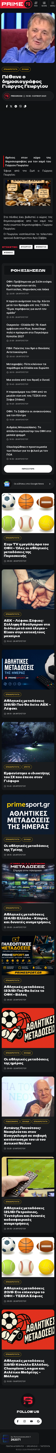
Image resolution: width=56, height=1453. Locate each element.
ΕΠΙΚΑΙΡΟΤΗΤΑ (10, 69)
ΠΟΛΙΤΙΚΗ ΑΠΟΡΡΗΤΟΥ (15, 1446)
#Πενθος (8, 252)
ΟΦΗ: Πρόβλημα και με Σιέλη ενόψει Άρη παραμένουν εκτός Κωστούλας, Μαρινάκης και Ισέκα (29, 285)
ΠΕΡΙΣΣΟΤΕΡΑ (28, 469)
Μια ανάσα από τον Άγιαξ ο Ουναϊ (28, 379)
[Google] (38, 1421)
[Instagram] (24, 1421)
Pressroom (16, 96)
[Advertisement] (28, 131)
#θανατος (41, 247)
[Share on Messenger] (16, 106)
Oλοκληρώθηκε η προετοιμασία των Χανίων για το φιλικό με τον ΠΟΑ (27, 450)
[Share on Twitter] (11, 106)
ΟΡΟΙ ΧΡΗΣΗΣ (32, 1446)
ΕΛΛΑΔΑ (25, 69)
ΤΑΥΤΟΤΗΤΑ (45, 1446)
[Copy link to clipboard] (25, 106)
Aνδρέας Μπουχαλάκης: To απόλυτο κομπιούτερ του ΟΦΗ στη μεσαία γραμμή (28, 431)
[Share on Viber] (20, 106)
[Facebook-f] (17, 1421)
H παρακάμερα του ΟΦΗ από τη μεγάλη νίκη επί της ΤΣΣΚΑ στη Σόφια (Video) (26, 395)
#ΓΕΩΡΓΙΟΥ (26, 247)
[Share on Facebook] (7, 106)
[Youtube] (31, 1421)
